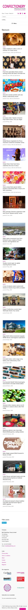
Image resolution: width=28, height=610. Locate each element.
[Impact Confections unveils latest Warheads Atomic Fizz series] (14, 305)
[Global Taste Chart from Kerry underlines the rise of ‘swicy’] (14, 160)
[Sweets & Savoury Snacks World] (7, 591)
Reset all (4, 522)
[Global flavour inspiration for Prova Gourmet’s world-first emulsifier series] (14, 137)
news (4, 47)
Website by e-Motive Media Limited (9, 607)
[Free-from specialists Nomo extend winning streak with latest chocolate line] (14, 68)
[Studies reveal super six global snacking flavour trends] (14, 259)
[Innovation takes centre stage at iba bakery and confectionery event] (14, 355)
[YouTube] (24, 13)
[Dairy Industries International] (7, 580)
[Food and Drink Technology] (20, 581)
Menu (15, 23)
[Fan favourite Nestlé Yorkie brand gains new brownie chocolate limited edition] (14, 378)
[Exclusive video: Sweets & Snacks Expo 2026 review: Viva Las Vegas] (14, 114)
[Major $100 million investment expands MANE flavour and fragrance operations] (14, 332)
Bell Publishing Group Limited (9, 606)
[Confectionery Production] (20, 573)
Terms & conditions (6, 555)
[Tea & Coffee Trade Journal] (20, 588)
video (4, 116)
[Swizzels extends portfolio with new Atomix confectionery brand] (14, 91)
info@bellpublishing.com (10, 546)
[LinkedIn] (18, 13)
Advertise (4, 562)
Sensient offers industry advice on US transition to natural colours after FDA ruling (13, 406)
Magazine (4, 564)
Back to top (22, 609)
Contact (7, 13)
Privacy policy (5, 553)
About (3, 13)
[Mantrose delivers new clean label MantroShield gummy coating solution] (14, 426)
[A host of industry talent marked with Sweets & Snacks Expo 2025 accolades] (14, 282)
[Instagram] (22, 13)
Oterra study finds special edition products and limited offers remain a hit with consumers (14, 188)
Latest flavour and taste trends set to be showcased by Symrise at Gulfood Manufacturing (14, 478)
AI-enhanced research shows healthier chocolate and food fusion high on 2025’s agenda (13, 502)
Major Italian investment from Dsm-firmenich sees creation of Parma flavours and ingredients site (13, 240)
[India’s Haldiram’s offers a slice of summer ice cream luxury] (14, 45)
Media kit (11, 13)
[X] (20, 13)
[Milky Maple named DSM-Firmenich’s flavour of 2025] (14, 449)
